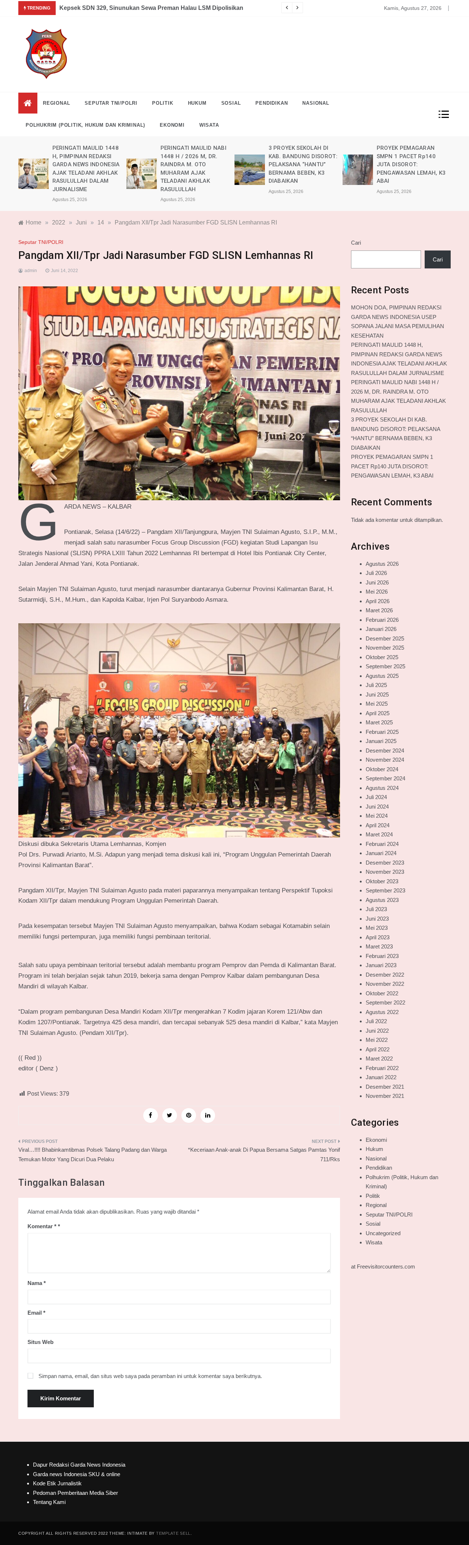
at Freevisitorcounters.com (383, 1266)
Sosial (231, 103)
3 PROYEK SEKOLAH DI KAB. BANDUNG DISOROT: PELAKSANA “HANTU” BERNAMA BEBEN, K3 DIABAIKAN (271, 164)
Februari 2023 (382, 956)
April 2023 (377, 937)
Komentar (41, 1226)
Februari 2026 (382, 620)
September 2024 (385, 778)
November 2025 (385, 648)
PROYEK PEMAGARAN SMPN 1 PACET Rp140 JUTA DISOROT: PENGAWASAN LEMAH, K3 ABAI (379, 164)
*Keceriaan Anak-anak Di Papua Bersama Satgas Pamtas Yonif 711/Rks (264, 1154)
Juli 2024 (376, 797)
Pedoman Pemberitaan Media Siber (75, 1493)
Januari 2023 (381, 965)
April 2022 (377, 1049)
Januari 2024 (381, 853)
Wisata (209, 125)
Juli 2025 (376, 685)
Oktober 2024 (382, 769)
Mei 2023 (377, 928)
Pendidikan (271, 103)
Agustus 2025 (382, 676)
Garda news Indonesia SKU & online (76, 1474)
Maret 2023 (379, 946)
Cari (356, 242)
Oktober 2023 (382, 881)
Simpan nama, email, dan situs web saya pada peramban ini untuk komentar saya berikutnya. (150, 1376)
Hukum (197, 103)
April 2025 (377, 713)
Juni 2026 (377, 582)
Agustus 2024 (382, 788)
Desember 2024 (385, 750)
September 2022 (385, 1002)
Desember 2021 (385, 1087)
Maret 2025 (379, 722)
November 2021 (385, 1096)
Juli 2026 (376, 573)
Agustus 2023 (382, 900)
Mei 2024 (377, 816)
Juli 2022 (376, 1021)
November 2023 (385, 872)
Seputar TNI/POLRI (111, 103)
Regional (56, 103)
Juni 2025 (377, 694)
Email (36, 1313)
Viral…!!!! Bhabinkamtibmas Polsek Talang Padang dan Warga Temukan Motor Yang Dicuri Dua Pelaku (92, 1154)
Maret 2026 (379, 610)
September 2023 (385, 890)
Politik (162, 103)
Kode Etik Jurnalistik (57, 1483)
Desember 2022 (385, 975)
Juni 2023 (377, 919)
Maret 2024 (379, 834)
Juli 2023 (376, 909)
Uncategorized (383, 1233)
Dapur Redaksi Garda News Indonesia (79, 1465)
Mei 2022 (377, 1040)
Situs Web (40, 1342)
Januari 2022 (381, 1077)
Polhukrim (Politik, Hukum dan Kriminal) (85, 125)
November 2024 (385, 760)
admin (31, 270)
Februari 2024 (382, 844)
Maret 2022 (379, 1058)
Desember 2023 (385, 862)
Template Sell (173, 1533)
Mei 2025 (377, 704)
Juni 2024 (377, 806)
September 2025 (385, 666)
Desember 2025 (385, 638)
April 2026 (377, 601)
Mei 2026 (377, 591)
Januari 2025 (381, 741)
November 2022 (385, 984)
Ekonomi (172, 125)
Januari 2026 (381, 629)
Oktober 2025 (382, 657)
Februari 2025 (382, 732)
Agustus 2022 (382, 1012)
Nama (36, 1283)
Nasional (315, 103)
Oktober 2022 (382, 993)
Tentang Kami (49, 1502)
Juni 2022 (377, 1031)
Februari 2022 (382, 1068)
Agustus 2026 (382, 564)
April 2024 (377, 825)
